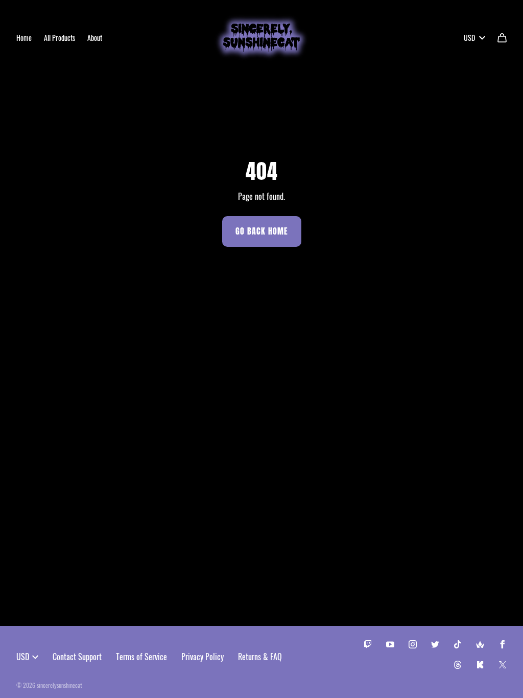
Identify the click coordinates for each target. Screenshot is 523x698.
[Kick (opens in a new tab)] (480, 665)
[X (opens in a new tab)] (502, 665)
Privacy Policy (202, 656)
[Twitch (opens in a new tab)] (367, 644)
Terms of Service (141, 656)
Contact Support (77, 656)
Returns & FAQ (260, 656)
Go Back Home (261, 231)
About (94, 37)
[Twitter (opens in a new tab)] (435, 644)
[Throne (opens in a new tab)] (480, 644)
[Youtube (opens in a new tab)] (390, 644)
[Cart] (502, 37)
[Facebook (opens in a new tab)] (502, 644)
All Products (59, 37)
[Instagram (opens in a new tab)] (412, 644)
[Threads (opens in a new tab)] (457, 665)
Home (24, 37)
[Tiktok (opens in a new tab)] (457, 644)
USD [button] (469, 37)
